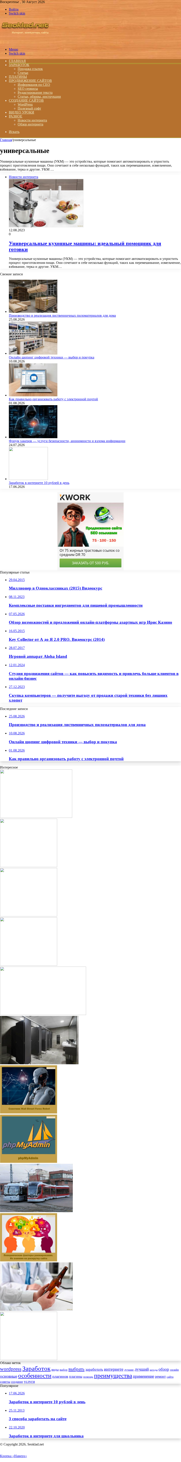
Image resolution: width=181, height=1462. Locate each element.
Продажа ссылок (30, 69)
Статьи (23, 73)
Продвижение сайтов (30, 81)
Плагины (18, 77)
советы (5, 1381)
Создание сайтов (26, 100)
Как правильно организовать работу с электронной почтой (53, 399)
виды (55, 1369)
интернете (113, 1369)
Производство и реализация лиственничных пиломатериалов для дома (62, 315)
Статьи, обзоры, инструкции (39, 96)
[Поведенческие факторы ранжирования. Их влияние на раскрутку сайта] (28, 1260)
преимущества (113, 1375)
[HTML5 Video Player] (28, 1359)
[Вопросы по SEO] (25, 42)
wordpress (10, 1369)
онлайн (174, 1369)
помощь (88, 1376)
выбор (64, 1369)
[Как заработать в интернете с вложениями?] (28, 964)
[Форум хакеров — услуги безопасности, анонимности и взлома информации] (33, 437)
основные (8, 1376)
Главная (6, 140)
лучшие (129, 1369)
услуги (29, 1381)
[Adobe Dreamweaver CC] (28, 915)
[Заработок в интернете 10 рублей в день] (28, 479)
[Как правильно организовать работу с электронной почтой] (33, 395)
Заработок (19, 65)
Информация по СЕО (34, 84)
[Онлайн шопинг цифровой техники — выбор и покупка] (33, 353)
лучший (142, 1369)
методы (154, 1370)
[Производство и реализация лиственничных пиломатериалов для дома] (33, 311)
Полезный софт (29, 108)
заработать (94, 1369)
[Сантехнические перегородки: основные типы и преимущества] (39, 1063)
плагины (75, 1376)
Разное (15, 116)
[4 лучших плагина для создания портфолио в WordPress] (28, 866)
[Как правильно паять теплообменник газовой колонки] (43, 1014)
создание (17, 1381)
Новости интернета (32, 120)
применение (143, 1376)
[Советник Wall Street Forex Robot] (28, 1112)
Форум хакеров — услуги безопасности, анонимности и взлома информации (67, 441)
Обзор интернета (30, 124)
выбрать (76, 1369)
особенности (34, 1375)
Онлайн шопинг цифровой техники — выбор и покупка (51, 357)
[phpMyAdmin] (28, 1162)
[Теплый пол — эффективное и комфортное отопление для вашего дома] (36, 816)
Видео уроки (21, 112)
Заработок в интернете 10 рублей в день (39, 483)
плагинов (60, 1376)
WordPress (25, 104)
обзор (163, 1369)
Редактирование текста (35, 92)
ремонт (160, 1376)
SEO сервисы (28, 88)
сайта (170, 1376)
